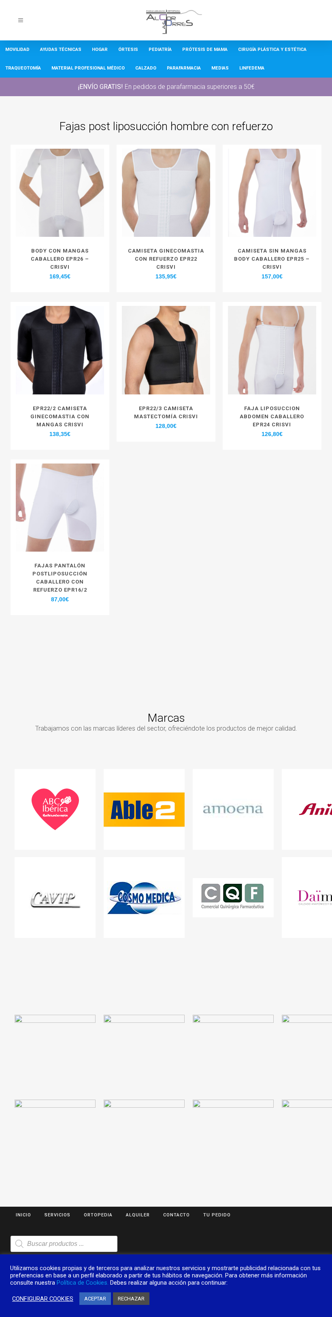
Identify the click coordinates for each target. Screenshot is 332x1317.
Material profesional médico (88, 68)
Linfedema (251, 68)
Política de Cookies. (83, 1282)
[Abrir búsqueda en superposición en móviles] (64, 1244)
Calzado (145, 68)
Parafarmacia (184, 68)
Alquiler (138, 1215)
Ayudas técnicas (60, 49)
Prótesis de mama (205, 49)
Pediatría (160, 49)
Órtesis (128, 49)
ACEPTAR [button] (95, 1299)
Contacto (176, 1215)
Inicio (23, 1215)
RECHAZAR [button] (131, 1299)
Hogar (100, 49)
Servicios (57, 1215)
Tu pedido (217, 1215)
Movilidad (17, 49)
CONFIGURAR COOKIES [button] (42, 1298)
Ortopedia (98, 1215)
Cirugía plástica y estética (272, 49)
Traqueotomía (23, 68)
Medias (220, 68)
